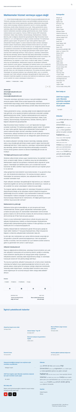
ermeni (65, 127)
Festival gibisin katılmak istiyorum (60, 352)
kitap (60, 142)
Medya (58, 53)
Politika (58, 59)
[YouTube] (5, 394)
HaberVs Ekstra (60, 33)
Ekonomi (58, 23)
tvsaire (66, 151)
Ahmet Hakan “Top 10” (33, 330)
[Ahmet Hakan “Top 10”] (38, 320)
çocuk (57, 156)
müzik (63, 145)
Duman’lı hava (8, 352)
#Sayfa (58, 18)
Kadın (57, 47)
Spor (57, 71)
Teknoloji (58, 72)
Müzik (58, 57)
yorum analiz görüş (63, 154)
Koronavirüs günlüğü (62, 49)
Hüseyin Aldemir (59, 137)
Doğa (57, 19)
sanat (60, 147)
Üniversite (59, 80)
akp (67, 119)
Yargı (57, 82)
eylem (69, 127)
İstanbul (58, 45)
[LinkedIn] (45, 289)
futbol (63, 130)
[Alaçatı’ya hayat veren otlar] (14, 318)
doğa (70, 125)
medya (58, 145)
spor (66, 149)
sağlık (57, 149)
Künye (41, 394)
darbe (67, 125)
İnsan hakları (59, 43)
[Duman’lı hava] (14, 343)
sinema (63, 149)
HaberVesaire (43, 392)
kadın (57, 142)
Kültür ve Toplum (61, 51)
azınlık (70, 119)
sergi (60, 149)
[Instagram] (14, 394)
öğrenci (61, 156)
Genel (21, 81)
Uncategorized (60, 78)
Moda (58, 55)
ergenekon (60, 127)
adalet (7, 281)
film (60, 129)
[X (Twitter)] (21, 289)
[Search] (71, 4)
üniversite (67, 156)
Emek (57, 25)
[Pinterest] (33, 289)
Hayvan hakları (60, 37)
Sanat (58, 63)
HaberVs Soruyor (61, 35)
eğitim (57, 129)
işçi (68, 140)
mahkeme (21, 281)
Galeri (58, 27)
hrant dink (67, 135)
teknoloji (61, 151)
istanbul (64, 140)
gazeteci (68, 130)
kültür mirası (64, 142)
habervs (13, 281)
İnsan (57, 41)
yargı (28, 281)
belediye (58, 122)
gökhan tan (59, 132)
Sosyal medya (60, 67)
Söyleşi (58, 69)
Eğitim (58, 21)
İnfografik (59, 39)
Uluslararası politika (61, 76)
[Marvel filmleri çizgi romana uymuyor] (61, 318)
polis (57, 147)
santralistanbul (60, 65)
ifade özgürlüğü (66, 137)
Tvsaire (58, 74)
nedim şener (68, 145)
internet (58, 140)
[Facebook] (10, 289)
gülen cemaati (67, 132)
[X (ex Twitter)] (10, 394)
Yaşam (58, 84)
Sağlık (58, 61)
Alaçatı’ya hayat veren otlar (12, 327)
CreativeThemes (61, 406)
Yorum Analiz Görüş (61, 86)
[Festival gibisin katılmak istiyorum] (61, 343)
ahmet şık (62, 119)
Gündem (58, 31)
